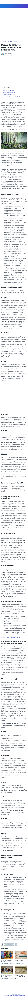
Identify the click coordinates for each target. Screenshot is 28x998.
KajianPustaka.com (16, 993)
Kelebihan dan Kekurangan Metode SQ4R (11, 97)
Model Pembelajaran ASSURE (13, 637)
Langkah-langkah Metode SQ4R (9, 94)
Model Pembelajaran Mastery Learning (20, 961)
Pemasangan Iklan (17, 995)
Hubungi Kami (9, 995)
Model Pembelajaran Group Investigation (6, 961)
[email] (16, 944)
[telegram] (13, 944)
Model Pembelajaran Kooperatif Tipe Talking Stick (20, 977)
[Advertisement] (14, 24)
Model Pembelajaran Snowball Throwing (6, 976)
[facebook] (5, 944)
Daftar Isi (23, 995)
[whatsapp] (10, 944)
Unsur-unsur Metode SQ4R (8, 92)
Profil (4, 995)
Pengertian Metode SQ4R (8, 90)
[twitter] (7, 944)
